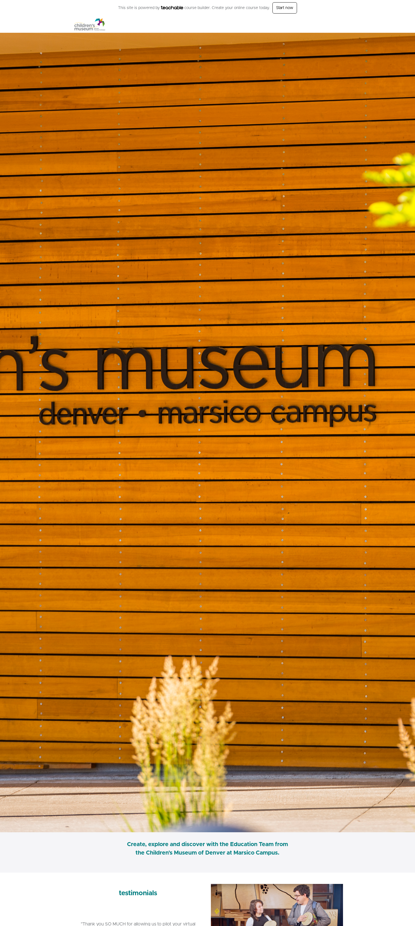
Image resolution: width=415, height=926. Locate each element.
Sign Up (336, 24)
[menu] (326, 24)
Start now (284, 8)
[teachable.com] (172, 7)
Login (319, 24)
